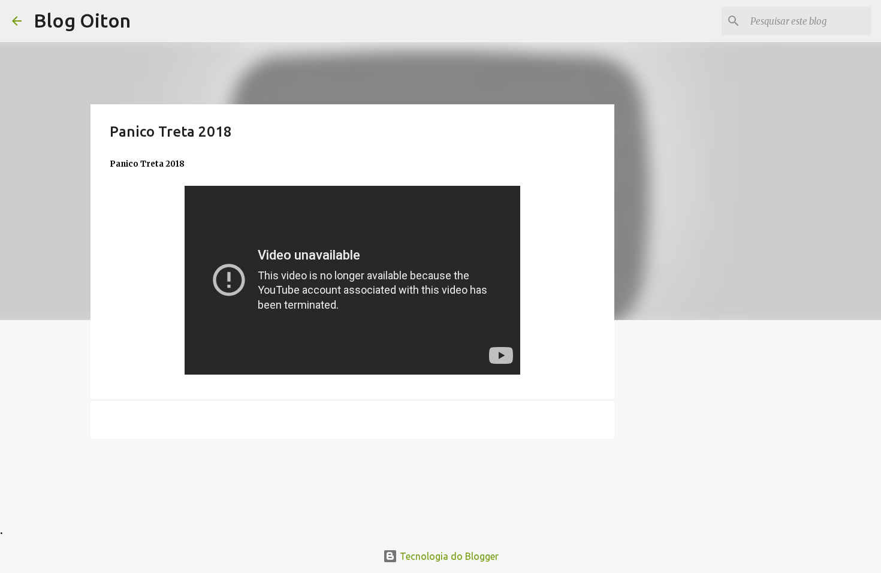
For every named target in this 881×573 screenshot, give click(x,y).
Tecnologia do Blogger (448, 556)
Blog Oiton (82, 20)
